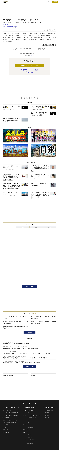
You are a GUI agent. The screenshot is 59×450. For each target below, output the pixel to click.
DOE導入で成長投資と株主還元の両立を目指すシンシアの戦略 (43, 317)
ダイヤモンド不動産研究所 (28, 427)
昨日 (23, 227)
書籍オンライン (26, 420)
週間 (36, 227)
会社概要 (47, 412)
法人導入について (6, 432)
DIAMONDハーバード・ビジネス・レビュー (32, 415)
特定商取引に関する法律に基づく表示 (11, 420)
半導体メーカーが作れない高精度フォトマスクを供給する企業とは (43, 322)
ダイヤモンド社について (51, 407)
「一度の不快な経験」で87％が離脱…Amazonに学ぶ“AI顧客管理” (15, 322)
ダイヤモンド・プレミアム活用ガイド (11, 415)
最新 (9, 227)
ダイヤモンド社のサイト (28, 407)
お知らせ (47, 417)
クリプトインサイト (27, 434)
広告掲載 (4, 427)
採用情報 (47, 415)
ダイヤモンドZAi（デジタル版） (30, 417)
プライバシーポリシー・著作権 (9, 422)
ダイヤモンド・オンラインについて (11, 407)
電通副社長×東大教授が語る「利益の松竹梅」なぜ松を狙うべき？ (15, 327)
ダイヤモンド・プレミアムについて (10, 412)
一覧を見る (29, 332)
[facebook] (29, 404)
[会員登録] (55, 2)
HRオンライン (26, 432)
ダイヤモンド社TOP (49, 410)
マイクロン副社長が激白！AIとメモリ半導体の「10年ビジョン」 (15, 317)
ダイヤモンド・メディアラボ (29, 439)
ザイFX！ (25, 425)
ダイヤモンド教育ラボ (27, 437)
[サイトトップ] (6, 2)
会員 (49, 227)
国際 (4, 26)
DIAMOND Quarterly (27, 429)
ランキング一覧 (29, 286)
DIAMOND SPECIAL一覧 (9, 375)
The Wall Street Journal (8, 25)
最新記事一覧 (29, 366)
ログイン (49, 1)
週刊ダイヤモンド (26, 412)
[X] (23, 404)
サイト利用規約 (6, 417)
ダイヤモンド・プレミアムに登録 (29, 65)
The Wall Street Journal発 (11, 26)
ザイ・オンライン (26, 422)
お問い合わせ (5, 429)
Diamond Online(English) (28, 410)
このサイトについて (7, 410)
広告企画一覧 (34, 375)
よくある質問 (5, 425)
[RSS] (35, 404)
